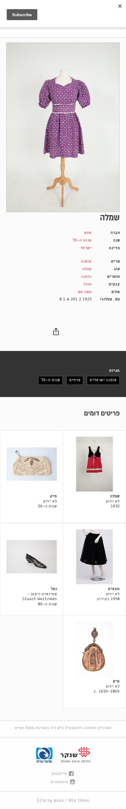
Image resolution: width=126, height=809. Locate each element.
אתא (87, 233)
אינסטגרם (59, 782)
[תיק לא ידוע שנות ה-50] (31, 464)
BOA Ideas (79, 801)
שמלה (86, 269)
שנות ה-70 (81, 240)
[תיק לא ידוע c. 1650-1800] (94, 649)
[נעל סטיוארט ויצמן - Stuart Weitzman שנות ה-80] (31, 556)
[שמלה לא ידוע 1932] (94, 464)
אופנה (86, 261)
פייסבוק (59, 774)
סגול (87, 284)
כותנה (86, 277)
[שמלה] (63, 127)
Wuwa (59, 801)
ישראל (85, 248)
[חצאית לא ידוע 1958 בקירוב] (94, 556)
